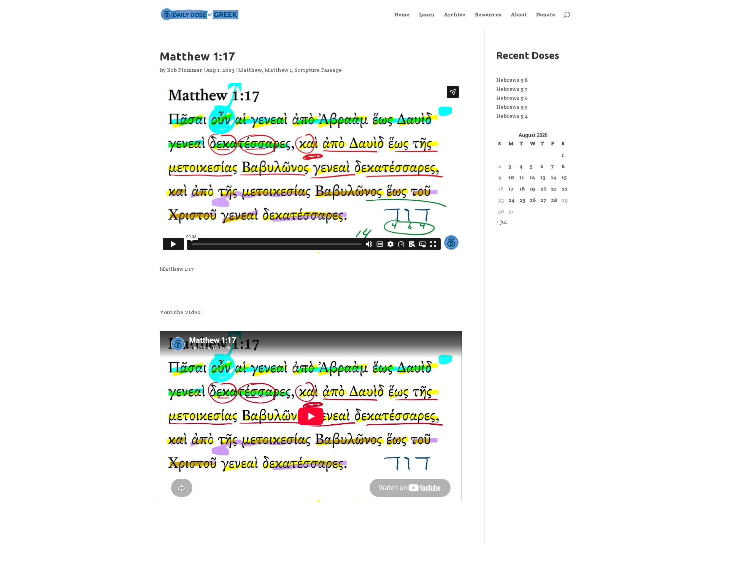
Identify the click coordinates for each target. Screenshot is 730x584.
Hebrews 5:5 (511, 106)
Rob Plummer (184, 70)
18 (522, 188)
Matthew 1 (278, 70)
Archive (454, 15)
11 (521, 177)
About (519, 15)
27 (543, 200)
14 (554, 177)
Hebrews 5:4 (512, 116)
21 (553, 188)
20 (543, 188)
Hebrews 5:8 (512, 79)
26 (533, 200)
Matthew (250, 70)
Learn (427, 15)
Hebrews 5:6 (512, 98)
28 (554, 200)
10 (511, 177)
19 (532, 188)
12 (532, 177)
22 (565, 188)
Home (401, 15)
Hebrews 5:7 (512, 89)
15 (564, 177)
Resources (488, 15)
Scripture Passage (318, 70)
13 (542, 177)
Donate (545, 15)
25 (522, 200)
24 (511, 200)
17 (511, 188)
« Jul (501, 221)
